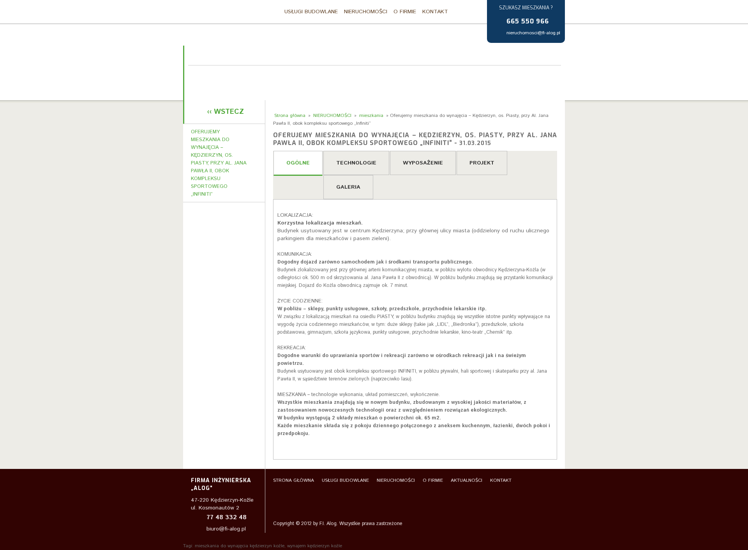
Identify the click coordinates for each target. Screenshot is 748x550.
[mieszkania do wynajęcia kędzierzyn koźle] (217, 12)
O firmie (404, 12)
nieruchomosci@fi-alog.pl (533, 33)
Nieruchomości (365, 12)
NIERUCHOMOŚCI (332, 115)
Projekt (481, 163)
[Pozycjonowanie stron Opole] (522, 525)
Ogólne (298, 163)
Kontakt (435, 12)
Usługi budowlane (311, 12)
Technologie (356, 163)
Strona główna (269, 11)
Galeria (348, 187)
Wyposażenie (423, 163)
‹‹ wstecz (225, 112)
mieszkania (371, 115)
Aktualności (466, 480)
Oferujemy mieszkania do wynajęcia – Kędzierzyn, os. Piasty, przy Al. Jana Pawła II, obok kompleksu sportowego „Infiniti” (219, 163)
